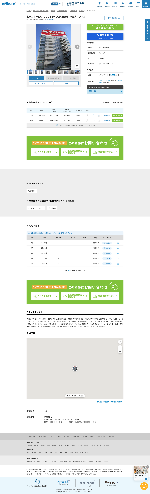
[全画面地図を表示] (120, 342)
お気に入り (123, 2)
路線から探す (43, 436)
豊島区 (74, 446)
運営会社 (111, 436)
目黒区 (67, 446)
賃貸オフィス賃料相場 (73, 436)
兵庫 (76, 452)
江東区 (93, 446)
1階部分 (91, 461)
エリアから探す (31, 436)
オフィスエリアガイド (35, 208)
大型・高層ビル (31, 461)
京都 (71, 452)
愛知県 (53, 11)
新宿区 (54, 446)
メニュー (137, 1)
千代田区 (29, 446)
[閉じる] (147, 466)
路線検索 (107, 1)
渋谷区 (43, 446)
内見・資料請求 (117, 115)
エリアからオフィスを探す (40, 11)
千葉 (61, 452)
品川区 (61, 446)
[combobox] (40, 4)
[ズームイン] (120, 347)
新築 (38, 461)
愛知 (51, 452)
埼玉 (66, 452)
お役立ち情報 (101, 436)
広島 (86, 452)
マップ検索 (115, 2)
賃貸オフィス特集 (88, 436)
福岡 (56, 452)
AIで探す (55, 3)
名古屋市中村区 (62, 11)
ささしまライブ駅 (104, 80)
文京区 (80, 446)
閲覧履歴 (130, 1)
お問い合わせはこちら (146, 3)
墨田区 (99, 446)
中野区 (86, 446)
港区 (48, 446)
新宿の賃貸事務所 (55, 472)
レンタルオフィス (108, 461)
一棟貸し (54, 461)
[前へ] (30, 47)
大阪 (39, 452)
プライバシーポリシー (87, 491)
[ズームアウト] (120, 351)
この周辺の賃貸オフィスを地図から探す (109, 402)
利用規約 (78, 491)
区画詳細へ (106, 115)
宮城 (81, 452)
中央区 (36, 446)
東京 (28, 452)
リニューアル (46, 461)
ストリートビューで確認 (76, 396)
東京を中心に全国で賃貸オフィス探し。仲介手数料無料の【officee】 (74, 490)
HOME (29, 11)
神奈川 (34, 452)
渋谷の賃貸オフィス (43, 472)
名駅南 (81, 11)
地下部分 (98, 461)
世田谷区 (106, 446)
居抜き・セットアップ (65, 461)
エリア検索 (99, 2)
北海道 (45, 452)
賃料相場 (52, 208)
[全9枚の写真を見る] (77, 66)
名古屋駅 (31, 191)
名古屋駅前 (73, 11)
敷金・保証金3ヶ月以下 (79, 461)
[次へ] (77, 47)
